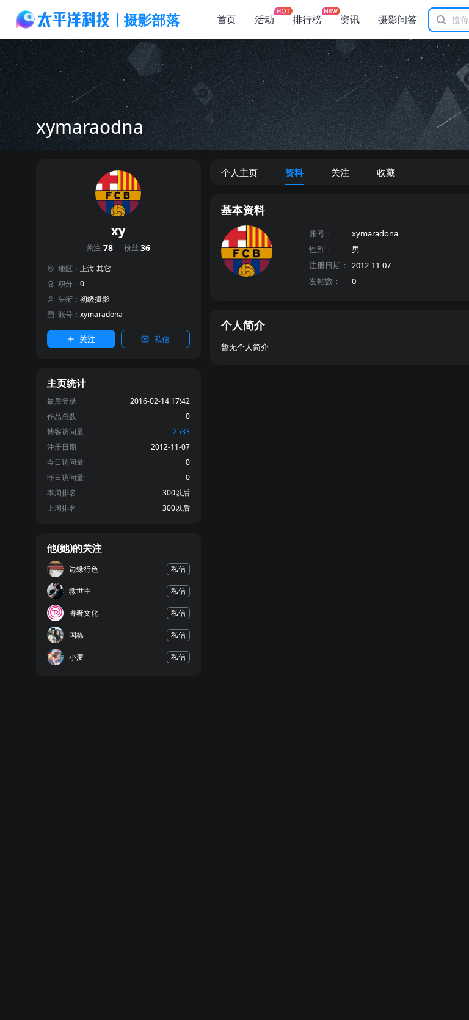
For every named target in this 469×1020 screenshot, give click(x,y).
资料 (294, 172)
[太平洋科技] (63, 19)
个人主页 (239, 172)
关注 (99, 248)
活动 (264, 19)
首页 (226, 19)
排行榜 (307, 19)
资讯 (350, 19)
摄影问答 (397, 19)
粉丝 (137, 248)
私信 (162, 338)
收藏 (386, 172)
